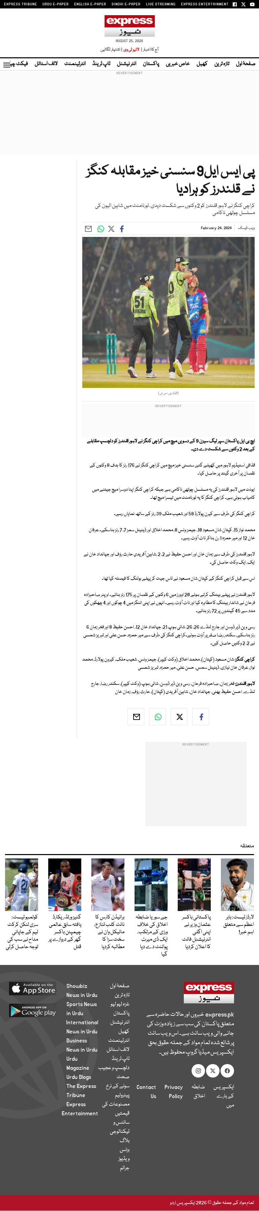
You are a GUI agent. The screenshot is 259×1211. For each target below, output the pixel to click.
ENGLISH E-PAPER (90, 4)
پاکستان (151, 64)
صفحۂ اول (246, 64)
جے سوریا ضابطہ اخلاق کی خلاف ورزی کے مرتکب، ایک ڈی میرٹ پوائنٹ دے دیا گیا (152, 936)
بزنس (125, 1150)
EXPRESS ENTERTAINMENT (205, 4)
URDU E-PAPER (55, 4)
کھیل (202, 64)
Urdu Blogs (78, 1077)
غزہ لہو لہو (120, 1004)
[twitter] (179, 716)
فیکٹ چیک (16, 64)
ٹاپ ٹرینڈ (101, 64)
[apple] (40, 988)
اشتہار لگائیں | (111, 50)
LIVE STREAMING (161, 4)
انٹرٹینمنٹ (75, 64)
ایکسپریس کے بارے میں (223, 1096)
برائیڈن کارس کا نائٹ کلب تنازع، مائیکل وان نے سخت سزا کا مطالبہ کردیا (109, 932)
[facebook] (200, 716)
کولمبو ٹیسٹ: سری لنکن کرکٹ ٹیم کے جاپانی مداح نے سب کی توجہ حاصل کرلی (22, 932)
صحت (123, 1077)
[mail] (135, 716)
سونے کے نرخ (118, 1086)
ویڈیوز (124, 1159)
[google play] (40, 1010)
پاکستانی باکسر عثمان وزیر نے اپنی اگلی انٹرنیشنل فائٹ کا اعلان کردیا (196, 932)
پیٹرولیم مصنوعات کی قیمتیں (116, 1104)
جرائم (125, 1168)
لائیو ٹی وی (131, 50)
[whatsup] (157, 716)
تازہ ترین (221, 64)
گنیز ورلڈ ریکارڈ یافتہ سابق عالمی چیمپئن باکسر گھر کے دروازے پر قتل (65, 932)
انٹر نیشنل (126, 64)
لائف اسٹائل (46, 64)
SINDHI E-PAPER (126, 4)
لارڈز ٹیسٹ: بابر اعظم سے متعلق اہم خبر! (238, 924)
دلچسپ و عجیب (114, 1068)
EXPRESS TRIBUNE (20, 4)
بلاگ (125, 1141)
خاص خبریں (178, 64)
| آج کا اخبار (149, 50)
